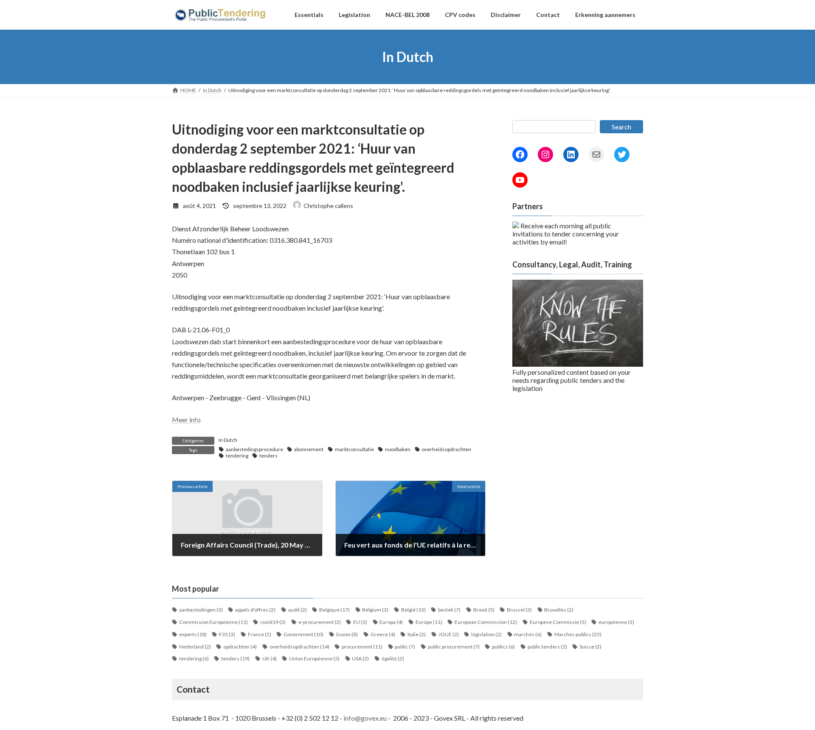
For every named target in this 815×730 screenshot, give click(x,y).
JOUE (448, 634)
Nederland (195, 646)
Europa (391, 622)
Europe (429, 622)
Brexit (484, 609)
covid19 (273, 622)
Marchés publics (577, 634)
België (413, 609)
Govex (347, 634)
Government (303, 634)
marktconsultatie (354, 449)
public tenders (547, 646)
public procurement (454, 646)
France (259, 634)
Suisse (590, 646)
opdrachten (240, 646)
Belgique (334, 609)
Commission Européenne (213, 622)
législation (486, 634)
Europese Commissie (558, 622)
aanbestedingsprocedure (254, 449)
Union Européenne (314, 658)
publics (503, 646)
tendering (237, 455)
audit (297, 609)
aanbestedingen (201, 609)
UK (269, 658)
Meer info (186, 420)
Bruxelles (558, 609)
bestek (449, 609)
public (405, 646)
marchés (528, 634)
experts (193, 634)
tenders (268, 455)
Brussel (519, 609)
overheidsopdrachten (446, 449)
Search (621, 127)
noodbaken (397, 449)
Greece (383, 634)
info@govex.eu (365, 718)
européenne (616, 622)
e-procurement (319, 622)
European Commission (486, 622)
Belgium (375, 609)
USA (360, 658)
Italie (417, 634)
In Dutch (228, 440)
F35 (227, 634)
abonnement (308, 449)
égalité (393, 658)
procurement (362, 646)
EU (360, 622)
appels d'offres (255, 609)
